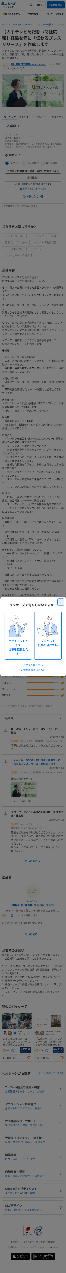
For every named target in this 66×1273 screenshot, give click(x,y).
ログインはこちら (33, 665)
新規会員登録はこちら (33, 670)
